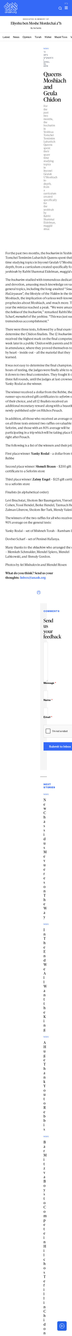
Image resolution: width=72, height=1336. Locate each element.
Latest (6, 37)
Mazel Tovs (61, 37)
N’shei (48, 37)
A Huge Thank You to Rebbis (45, 1086)
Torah (38, 37)
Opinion (27, 37)
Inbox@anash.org (33, 577)
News (16, 37)
